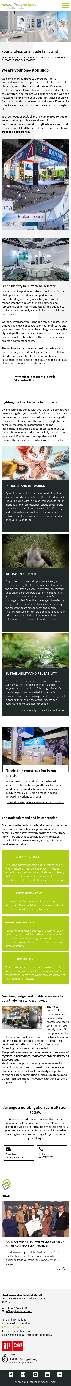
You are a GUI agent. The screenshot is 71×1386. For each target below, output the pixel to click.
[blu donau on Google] (60, 1374)
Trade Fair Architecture (17, 1331)
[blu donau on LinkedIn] (48, 1374)
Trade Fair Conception (17, 1323)
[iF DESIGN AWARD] (13, 1346)
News (6, 1195)
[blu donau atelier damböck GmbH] (19, 6)
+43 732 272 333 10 (17, 1307)
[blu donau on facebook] (11, 1374)
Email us (16, 1155)
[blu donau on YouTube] (35, 1374)
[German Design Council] (19, 1359)
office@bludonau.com (19, 1311)
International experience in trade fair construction (34, 378)
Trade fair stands (14, 1327)
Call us (46, 1155)
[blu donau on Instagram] (23, 1374)
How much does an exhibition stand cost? (28, 1334)
